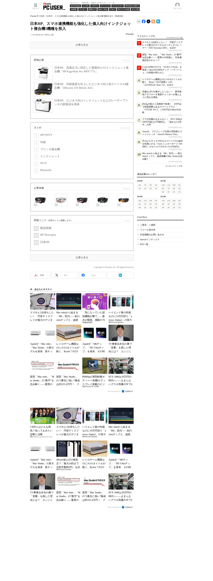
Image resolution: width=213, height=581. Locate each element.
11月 (168, 185)
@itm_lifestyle (148, 21)
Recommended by (114, 391)
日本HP (44, 242)
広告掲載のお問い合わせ (152, 234)
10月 (174, 185)
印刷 (43, 142)
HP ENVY (46, 134)
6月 (150, 185)
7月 (145, 185)
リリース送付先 (147, 230)
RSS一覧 (144, 244)
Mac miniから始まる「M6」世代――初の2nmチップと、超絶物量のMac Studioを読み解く (162, 156)
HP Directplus (48, 234)
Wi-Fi (43, 163)
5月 (156, 185)
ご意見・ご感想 (147, 225)
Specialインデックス (150, 239)
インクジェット (50, 156)
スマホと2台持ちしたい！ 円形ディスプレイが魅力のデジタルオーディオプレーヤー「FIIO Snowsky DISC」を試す (162, 45)
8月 (139, 185)
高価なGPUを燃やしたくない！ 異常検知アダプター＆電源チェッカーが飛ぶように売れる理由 (162, 94)
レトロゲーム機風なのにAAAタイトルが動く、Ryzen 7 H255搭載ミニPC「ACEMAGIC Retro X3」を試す (162, 82)
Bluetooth (45, 170)
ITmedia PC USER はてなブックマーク (158, 21)
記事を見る (82, 44)
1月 (156, 188)
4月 (139, 188)
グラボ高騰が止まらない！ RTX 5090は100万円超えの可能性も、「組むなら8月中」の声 (162, 122)
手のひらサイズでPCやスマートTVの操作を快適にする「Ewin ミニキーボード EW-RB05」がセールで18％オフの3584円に (162, 144)
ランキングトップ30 (173, 166)
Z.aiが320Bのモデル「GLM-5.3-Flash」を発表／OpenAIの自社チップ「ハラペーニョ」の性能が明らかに (162, 70)
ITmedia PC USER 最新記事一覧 (153, 21)
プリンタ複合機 (50, 149)
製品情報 (45, 228)
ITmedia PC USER (37, 16)
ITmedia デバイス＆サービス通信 (139, 21)
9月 (179, 185)
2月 (150, 188)
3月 (145, 188)
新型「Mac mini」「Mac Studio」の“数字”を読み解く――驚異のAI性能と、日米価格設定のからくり (162, 57)
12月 (163, 185)
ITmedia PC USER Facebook (144, 21)
